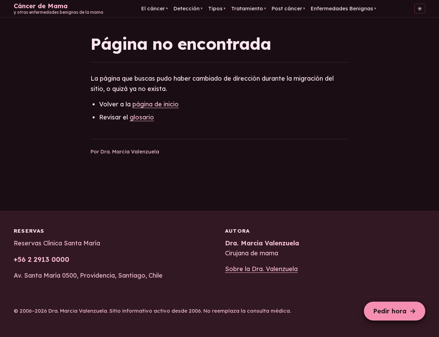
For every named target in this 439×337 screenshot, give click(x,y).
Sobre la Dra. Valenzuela (261, 269)
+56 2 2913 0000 (41, 259)
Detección (188, 8)
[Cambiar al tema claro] (419, 8)
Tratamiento (248, 8)
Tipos (217, 8)
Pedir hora (394, 310)
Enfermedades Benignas (343, 8)
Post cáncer (288, 8)
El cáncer (154, 8)
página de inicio (155, 104)
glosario (142, 117)
